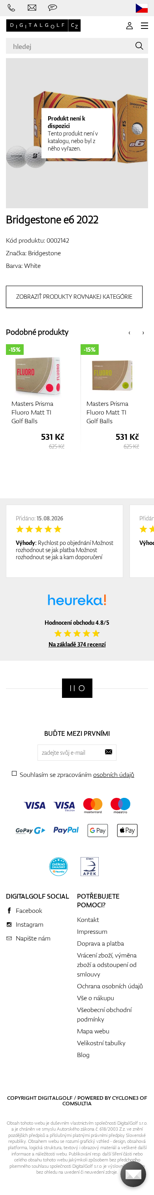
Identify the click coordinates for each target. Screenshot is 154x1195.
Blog (83, 1054)
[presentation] (129, 332)
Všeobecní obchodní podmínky (104, 1014)
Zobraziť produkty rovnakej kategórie (74, 296)
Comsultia (77, 1103)
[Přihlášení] (129, 25)
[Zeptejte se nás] (52, 7)
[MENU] (144, 25)
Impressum (92, 931)
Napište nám (33, 938)
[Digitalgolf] (77, 688)
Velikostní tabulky (101, 1043)
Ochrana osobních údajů (110, 986)
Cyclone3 (125, 1097)
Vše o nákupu (95, 997)
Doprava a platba (100, 943)
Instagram (29, 924)
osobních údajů (113, 774)
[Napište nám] (32, 7)
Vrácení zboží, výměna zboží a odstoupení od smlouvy (107, 964)
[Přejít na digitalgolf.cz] (141, 8)
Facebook (29, 910)
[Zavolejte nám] (11, 7)
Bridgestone (44, 253)
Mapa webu (93, 1031)
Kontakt (88, 919)
